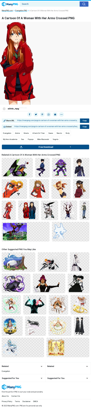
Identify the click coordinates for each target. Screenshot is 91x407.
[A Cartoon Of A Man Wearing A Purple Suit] (81, 167)
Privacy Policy (7, 401)
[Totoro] (18, 262)
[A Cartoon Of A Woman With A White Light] (69, 210)
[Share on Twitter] (36, 114)
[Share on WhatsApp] (48, 114)
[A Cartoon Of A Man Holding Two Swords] (52, 262)
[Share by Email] (55, 114)
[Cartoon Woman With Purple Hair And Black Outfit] (49, 283)
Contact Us (15, 396)
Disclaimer (27, 401)
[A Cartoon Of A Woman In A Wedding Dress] (60, 326)
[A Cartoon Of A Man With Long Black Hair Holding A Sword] (78, 283)
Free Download (46, 147)
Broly (68, 133)
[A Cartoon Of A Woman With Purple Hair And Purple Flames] (16, 283)
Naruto (59, 133)
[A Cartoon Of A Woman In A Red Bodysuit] (9, 210)
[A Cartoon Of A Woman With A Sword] (23, 347)
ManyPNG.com (7, 10)
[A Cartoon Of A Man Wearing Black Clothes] (81, 326)
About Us (5, 396)
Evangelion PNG (21, 10)
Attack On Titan (38, 133)
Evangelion (7, 133)
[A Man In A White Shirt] (79, 262)
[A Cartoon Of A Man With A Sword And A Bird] (49, 210)
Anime (17, 133)
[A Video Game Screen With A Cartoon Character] (25, 231)
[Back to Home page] (10, 4)
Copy (85, 121)
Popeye (31, 139)
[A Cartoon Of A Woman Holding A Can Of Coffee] (39, 189)
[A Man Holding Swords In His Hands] (34, 305)
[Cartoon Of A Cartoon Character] (35, 326)
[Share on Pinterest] (42, 114)
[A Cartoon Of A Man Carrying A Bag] (84, 210)
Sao (22, 139)
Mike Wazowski (43, 139)
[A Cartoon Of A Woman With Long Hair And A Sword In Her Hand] (11, 305)
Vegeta (55, 139)
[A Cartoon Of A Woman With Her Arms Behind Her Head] (61, 189)
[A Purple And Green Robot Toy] (61, 167)
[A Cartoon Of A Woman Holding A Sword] (80, 305)
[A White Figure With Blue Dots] (70, 231)
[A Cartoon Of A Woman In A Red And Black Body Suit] (14, 189)
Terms (17, 401)
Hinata (26, 133)
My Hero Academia (10, 139)
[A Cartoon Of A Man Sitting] (42, 167)
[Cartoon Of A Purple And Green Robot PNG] (17, 167)
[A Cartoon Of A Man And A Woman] (28, 210)
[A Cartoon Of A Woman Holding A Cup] (68, 347)
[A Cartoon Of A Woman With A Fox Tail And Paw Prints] (58, 305)
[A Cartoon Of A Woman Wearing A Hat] (81, 189)
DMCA (35, 401)
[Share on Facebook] (29, 114)
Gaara (50, 133)
